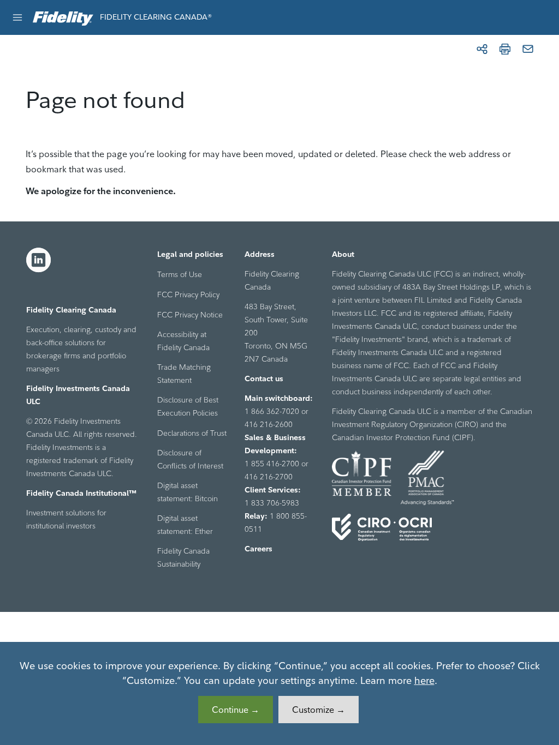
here (424, 680)
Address (260, 254)
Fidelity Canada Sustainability (183, 557)
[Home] (63, 17)
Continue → (235, 709)
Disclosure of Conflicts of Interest (190, 459)
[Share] (482, 49)
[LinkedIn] (38, 260)
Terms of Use (179, 274)
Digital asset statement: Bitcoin (187, 491)
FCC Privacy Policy (188, 294)
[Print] (504, 49)
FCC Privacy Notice (190, 315)
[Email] (527, 49)
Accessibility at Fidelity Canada (183, 340)
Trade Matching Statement (184, 373)
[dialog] (279, 693)
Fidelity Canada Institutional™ (81, 493)
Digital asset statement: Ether (185, 524)
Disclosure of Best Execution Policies (187, 406)
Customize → (318, 709)
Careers (258, 549)
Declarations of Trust (192, 433)
